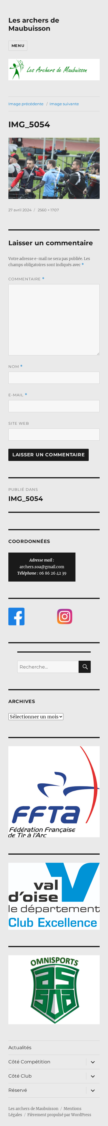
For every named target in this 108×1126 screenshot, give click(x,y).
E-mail (17, 395)
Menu (18, 45)
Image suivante (64, 103)
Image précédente (25, 103)
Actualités (19, 1047)
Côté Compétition (29, 1062)
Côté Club (20, 1076)
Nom (15, 366)
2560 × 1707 (48, 210)
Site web (18, 423)
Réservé (17, 1090)
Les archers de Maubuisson (33, 24)
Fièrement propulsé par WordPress (59, 1114)
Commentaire (26, 279)
